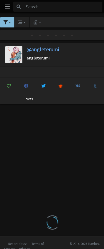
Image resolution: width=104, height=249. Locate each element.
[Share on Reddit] (61, 86)
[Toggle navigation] (7, 7)
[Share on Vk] (78, 86)
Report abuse (17, 244)
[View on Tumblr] (95, 86)
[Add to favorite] (9, 86)
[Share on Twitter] (43, 86)
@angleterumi (43, 49)
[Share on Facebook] (26, 86)
